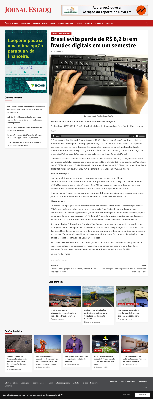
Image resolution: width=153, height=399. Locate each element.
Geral (52, 23)
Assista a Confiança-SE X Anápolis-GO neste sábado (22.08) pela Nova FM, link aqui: (24, 136)
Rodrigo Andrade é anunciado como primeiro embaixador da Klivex (25, 128)
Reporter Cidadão (40, 23)
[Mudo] (136, 136)
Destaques (25, 23)
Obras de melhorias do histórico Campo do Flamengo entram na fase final (24, 143)
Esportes (109, 23)
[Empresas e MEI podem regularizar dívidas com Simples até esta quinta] (132, 296)
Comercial (113, 381)
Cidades (79, 23)
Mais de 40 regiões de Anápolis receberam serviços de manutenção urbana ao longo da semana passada (24, 120)
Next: (124, 268)
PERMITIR (142, 395)
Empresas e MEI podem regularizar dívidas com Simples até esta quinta (128, 313)
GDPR (60, 395)
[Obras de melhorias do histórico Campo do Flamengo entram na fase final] (134, 344)
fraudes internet (60, 260)
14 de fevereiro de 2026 (93, 322)
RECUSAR (126, 395)
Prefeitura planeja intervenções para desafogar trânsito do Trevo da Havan (63, 313)
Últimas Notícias (11, 23)
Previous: (73, 268)
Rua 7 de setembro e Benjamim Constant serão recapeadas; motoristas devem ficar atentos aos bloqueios (26, 109)
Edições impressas (65, 23)
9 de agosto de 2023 (59, 51)
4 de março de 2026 (58, 319)
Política (88, 23)
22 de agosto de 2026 (102, 367)
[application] (99, 136)
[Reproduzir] (53, 136)
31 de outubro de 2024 (126, 319)
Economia (99, 23)
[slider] (142, 136)
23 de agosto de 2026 (14, 370)
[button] (146, 23)
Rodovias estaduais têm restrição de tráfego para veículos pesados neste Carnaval (95, 314)
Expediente (142, 381)
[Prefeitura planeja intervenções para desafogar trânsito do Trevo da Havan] (65, 296)
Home (144, 387)
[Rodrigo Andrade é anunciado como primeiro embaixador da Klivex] (76, 344)
